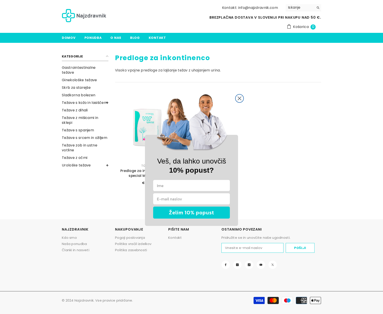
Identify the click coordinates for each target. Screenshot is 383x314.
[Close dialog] (239, 98)
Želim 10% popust (191, 212)
